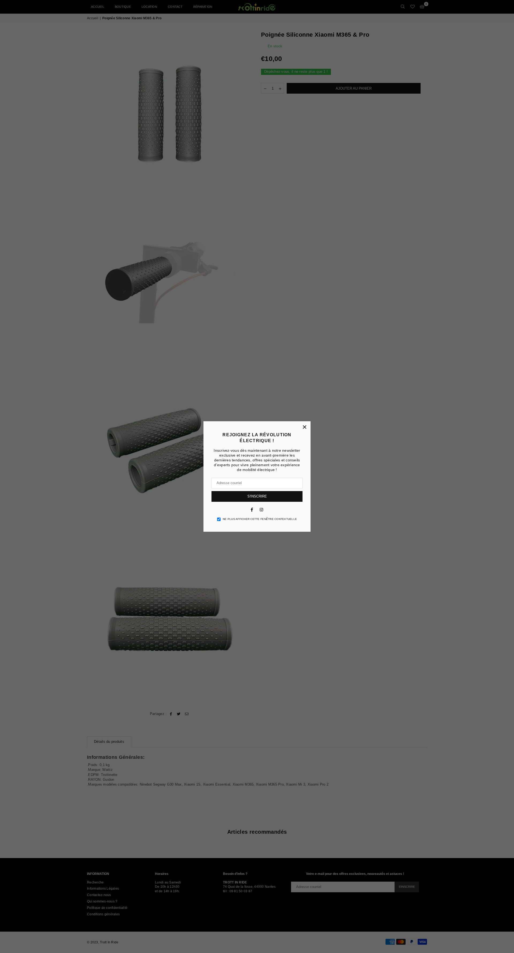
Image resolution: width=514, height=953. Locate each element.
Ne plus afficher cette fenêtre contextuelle (260, 519)
